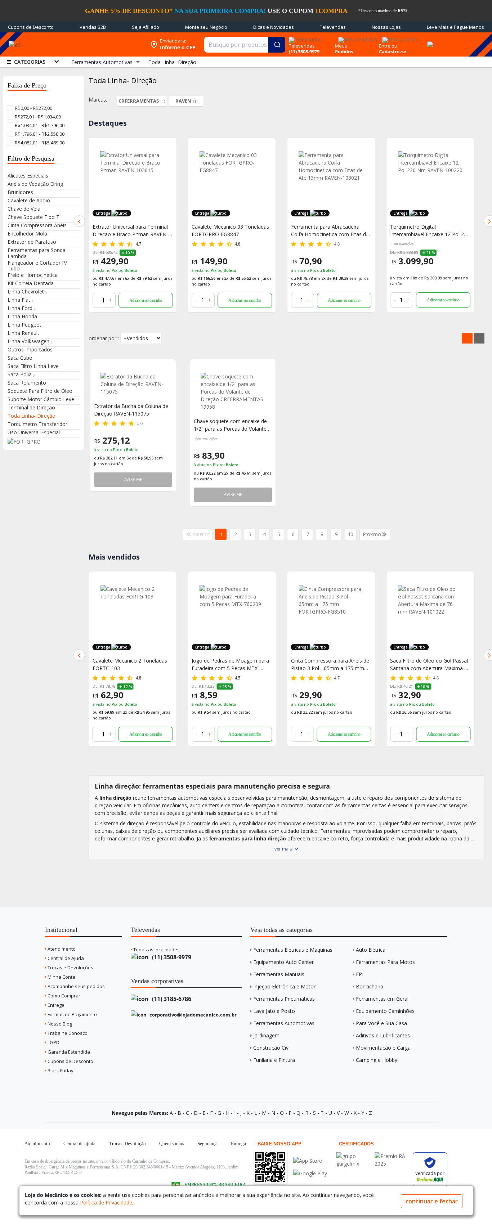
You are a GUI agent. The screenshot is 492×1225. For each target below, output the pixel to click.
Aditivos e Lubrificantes (383, 1035)
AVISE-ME (133, 479)
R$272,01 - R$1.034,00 (37, 117)
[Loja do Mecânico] (94, 44)
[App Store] (310, 1161)
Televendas (333, 27)
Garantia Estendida (68, 1052)
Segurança (207, 1143)
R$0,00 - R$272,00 (33, 108)
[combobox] (245, 45)
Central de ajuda (79, 1143)
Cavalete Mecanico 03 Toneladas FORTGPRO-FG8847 (131, 230)
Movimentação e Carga (383, 1047)
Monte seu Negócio (206, 27)
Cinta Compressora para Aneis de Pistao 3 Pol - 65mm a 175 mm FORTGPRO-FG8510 (231, 664)
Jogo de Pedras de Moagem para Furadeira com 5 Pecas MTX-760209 (131, 664)
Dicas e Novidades (273, 27)
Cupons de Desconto (31, 27)
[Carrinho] (429, 40)
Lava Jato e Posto (274, 1011)
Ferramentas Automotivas (283, 1023)
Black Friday (59, 1070)
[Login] (398, 37)
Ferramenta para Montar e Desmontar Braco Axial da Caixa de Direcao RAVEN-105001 (428, 230)
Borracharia (369, 986)
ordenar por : (104, 338)
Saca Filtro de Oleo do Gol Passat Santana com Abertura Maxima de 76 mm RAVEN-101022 (331, 664)
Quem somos (171, 1143)
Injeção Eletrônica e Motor (284, 986)
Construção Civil (272, 1047)
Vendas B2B (93, 27)
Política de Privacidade (106, 1202)
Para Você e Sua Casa (381, 1023)
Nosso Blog (59, 1023)
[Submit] (276, 45)
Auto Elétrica (370, 949)
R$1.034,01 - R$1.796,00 (39, 125)
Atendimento (61, 949)
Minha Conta (60, 977)
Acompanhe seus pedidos (75, 986)
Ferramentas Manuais (278, 974)
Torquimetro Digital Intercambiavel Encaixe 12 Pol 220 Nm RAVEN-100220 (331, 230)
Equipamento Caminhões (385, 1011)
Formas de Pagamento (71, 1014)
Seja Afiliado (145, 27)
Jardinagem (266, 1035)
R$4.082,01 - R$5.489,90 (39, 142)
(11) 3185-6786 (171, 999)
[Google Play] (310, 1173)
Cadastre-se (392, 51)
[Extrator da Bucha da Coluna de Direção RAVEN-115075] (133, 384)
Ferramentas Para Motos (385, 962)
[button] (79, 221)
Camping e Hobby (376, 1059)
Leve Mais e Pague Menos (455, 27)
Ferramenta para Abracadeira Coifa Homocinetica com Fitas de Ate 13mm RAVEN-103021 (230, 230)
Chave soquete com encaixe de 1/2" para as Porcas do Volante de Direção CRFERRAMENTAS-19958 (230, 425)
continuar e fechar (432, 1201)
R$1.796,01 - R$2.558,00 (39, 134)
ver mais (283, 849)
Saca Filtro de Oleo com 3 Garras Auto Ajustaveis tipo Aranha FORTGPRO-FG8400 (429, 664)
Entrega (55, 1005)
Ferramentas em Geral (382, 998)
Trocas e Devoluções (69, 967)
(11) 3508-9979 (171, 957)
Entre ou (388, 45)
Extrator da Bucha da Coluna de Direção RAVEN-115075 (131, 410)
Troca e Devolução (127, 1143)
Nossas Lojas (386, 27)
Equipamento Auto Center (283, 962)
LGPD (52, 1042)
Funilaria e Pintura (274, 1059)
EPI (359, 974)
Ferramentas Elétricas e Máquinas (292, 949)
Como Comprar (63, 995)
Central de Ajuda (65, 958)
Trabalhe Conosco (67, 1033)
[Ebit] (353, 1156)
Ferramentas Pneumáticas (284, 998)
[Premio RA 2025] (392, 1156)
